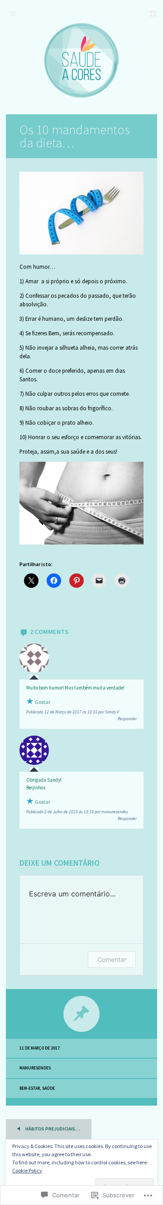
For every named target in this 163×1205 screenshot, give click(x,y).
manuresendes (35, 1068)
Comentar (111, 959)
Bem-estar (29, 1088)
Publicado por (72, 712)
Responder (127, 719)
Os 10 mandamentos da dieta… (74, 136)
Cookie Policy (27, 1170)
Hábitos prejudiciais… (52, 1129)
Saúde (48, 1088)
